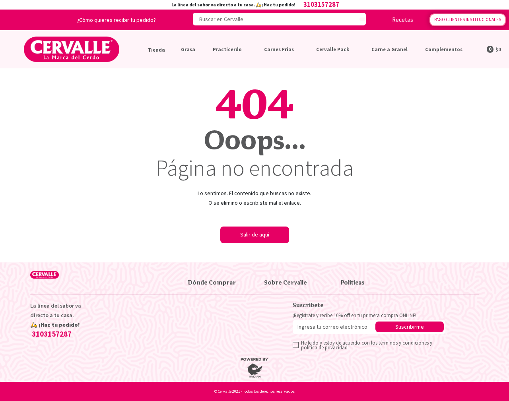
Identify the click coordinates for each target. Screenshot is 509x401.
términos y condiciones (404, 342)
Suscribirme (409, 326)
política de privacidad (324, 347)
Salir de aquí (254, 234)
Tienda (156, 49)
